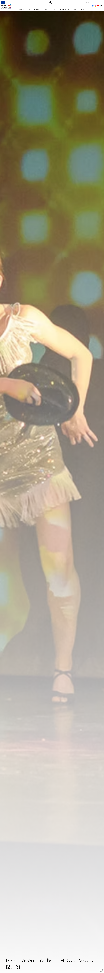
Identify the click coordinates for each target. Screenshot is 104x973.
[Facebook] (93, 6)
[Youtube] (98, 6)
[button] (29, 9)
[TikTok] (101, 6)
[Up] (101, 970)
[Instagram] (96, 6)
